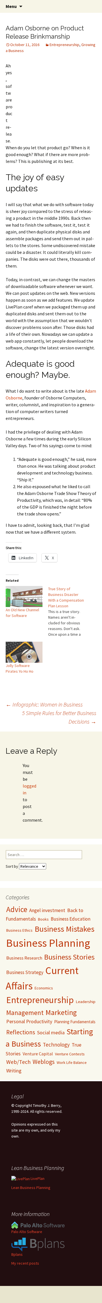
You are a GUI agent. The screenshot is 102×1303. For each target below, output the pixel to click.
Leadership (85, 1001)
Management (25, 1012)
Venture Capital (38, 1054)
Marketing (61, 1012)
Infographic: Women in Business (44, 704)
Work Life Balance (72, 1062)
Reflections (20, 1032)
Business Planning (48, 943)
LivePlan (37, 1178)
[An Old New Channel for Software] (24, 596)
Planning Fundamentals (74, 1021)
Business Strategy (24, 972)
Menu (11, 6)
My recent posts (25, 1263)
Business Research (24, 958)
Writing (14, 1070)
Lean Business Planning (30, 1187)
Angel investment (47, 910)
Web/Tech (18, 1061)
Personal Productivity (29, 1021)
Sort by (12, 866)
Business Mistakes (64, 929)
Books (43, 919)
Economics (44, 988)
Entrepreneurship (64, 44)
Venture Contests (70, 1054)
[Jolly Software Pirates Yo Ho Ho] (24, 652)
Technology (56, 1044)
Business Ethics (19, 930)
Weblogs (44, 1062)
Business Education (70, 919)
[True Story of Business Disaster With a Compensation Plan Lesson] (69, 611)
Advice (16, 909)
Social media (51, 1032)
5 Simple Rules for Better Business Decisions (59, 717)
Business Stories (69, 957)
